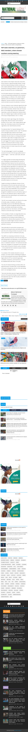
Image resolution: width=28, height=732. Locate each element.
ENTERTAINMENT (12, 568)
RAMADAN (14, 588)
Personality (10, 586)
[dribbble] (14, 1)
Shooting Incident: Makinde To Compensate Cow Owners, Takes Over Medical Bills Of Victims (17, 621)
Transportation (16, 594)
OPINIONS (23, 583)
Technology (4, 594)
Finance (8, 570)
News (6, 43)
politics (17, 586)
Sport (13, 592)
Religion (11, 590)
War (11, 596)
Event (19, 568)
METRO (2, 577)
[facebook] (5, 1)
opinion (7, 583)
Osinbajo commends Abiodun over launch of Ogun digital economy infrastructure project (17, 672)
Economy (18, 564)
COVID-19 (12, 562)
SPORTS (18, 592)
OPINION (17, 583)
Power (2, 588)
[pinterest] (11, 1)
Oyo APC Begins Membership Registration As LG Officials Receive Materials (17, 628)
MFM (6, 577)
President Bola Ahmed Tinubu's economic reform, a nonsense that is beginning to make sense (17, 714)
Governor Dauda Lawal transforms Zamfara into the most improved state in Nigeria (17, 721)
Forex (2, 573)
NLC (9, 581)
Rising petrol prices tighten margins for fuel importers (13, 363)
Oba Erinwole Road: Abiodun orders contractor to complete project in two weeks (17, 659)
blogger (5, 368)
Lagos (8, 575)
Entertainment (4, 568)
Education (3, 566)
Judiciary (3, 575)
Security (3, 592)
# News (5, 280)
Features (3, 570)
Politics (22, 586)
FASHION (23, 568)
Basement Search (5, 560)
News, (17, 57)
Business (18, 560)
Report (21, 590)
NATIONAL (9, 579)
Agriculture (4, 558)
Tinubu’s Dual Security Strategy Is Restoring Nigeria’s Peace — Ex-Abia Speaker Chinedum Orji (13, 333)
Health (11, 573)
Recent (5, 410)
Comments (23, 410)
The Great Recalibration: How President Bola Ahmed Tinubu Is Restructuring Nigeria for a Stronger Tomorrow (15, 431)
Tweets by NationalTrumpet (6, 407)
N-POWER (15, 577)
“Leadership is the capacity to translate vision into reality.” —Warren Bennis (17, 708)
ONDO (2, 583)
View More (25, 318)
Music (10, 577)
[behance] (18, 1)
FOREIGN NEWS (20, 570)
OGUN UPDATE (22, 581)
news (22, 579)
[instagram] (20, 1)
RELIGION (16, 590)
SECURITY (9, 592)
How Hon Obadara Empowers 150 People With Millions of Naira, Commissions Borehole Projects (17, 640)
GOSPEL (7, 573)
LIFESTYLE (19, 575)
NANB (20, 577)
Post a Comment (5, 373)
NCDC (13, 579)
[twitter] (7, 1)
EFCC (15, 566)
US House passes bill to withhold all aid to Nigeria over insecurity (13, 348)
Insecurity (22, 573)
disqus (13, 368)
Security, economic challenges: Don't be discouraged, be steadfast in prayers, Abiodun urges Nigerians (17, 679)
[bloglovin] (13, 1)
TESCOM (10, 594)
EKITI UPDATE (20, 566)
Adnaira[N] (17, 460)
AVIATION (10, 558)
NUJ (12, 581)
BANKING (21, 558)
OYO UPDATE (3, 586)
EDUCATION (9, 566)
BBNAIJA (12, 560)
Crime (17, 562)
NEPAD (17, 579)
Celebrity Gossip (5, 562)
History (16, 573)
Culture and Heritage (6, 564)
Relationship (4, 590)
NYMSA (16, 581)
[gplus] (9, 1)
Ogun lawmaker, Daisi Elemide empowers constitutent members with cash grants (17, 666)
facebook (23, 368)
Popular (14, 410)
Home (2, 43)
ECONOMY (24, 564)
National (3, 579)
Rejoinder (19, 588)
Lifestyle (13, 575)
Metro (24, 575)
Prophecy (8, 588)
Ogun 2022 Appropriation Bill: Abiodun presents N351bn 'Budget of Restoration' (17, 653)
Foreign (3, 338)
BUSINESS (23, 560)
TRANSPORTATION (4, 596)
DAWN (13, 564)
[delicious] (22, 1)
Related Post (5, 319)
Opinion (12, 583)
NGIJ (6, 581)
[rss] (16, 1)
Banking (15, 558)
